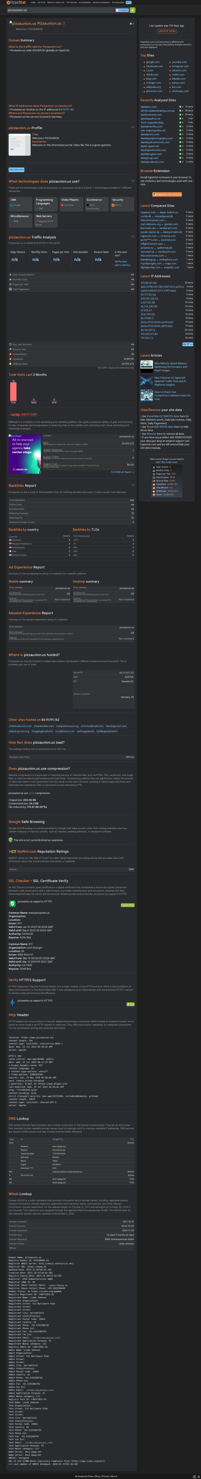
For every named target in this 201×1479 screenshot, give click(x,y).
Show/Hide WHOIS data (160, 426)
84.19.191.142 (66, 109)
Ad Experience (27, 567)
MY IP (128, 2)
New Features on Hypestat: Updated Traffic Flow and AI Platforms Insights (170, 381)
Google (27, 822)
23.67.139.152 (148, 314)
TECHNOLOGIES (118, 2)
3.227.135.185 (148, 302)
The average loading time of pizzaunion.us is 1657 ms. (37, 749)
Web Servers (44, 216)
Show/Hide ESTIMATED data (163, 416)
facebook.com (154, 66)
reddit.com (178, 74)
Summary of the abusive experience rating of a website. (38, 619)
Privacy (105, 1476)
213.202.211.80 (149, 334)
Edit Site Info (16, 169)
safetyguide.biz (85, 731)
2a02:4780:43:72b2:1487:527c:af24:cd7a (164, 286)
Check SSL (127, 905)
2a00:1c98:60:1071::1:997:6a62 (158, 290)
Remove (151, 434)
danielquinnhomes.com (153, 150)
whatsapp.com (180, 91)
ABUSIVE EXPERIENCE (101, 2)
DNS (19, 1118)
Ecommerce (94, 199)
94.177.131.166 (148, 294)
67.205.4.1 (146, 310)
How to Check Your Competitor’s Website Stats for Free (173, 396)
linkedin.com (178, 78)
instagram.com (180, 66)
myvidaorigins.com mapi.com (158, 263)
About (114, 1476)
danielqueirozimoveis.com (155, 142)
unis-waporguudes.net (153, 130)
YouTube (69, 205)
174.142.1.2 (147, 338)
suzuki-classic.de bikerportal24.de (161, 232)
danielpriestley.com (151, 126)
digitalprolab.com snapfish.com (160, 267)
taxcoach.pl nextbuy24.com (158, 251)
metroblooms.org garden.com (159, 224)
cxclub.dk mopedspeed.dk (157, 216)
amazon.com (179, 70)
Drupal (17, 205)
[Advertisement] (72, 79)
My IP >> (188, 344)
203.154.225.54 (149, 298)
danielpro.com (149, 107)
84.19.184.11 (147, 318)
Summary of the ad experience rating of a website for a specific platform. (48, 573)
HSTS (118, 205)
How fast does (37, 742)
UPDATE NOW (166, 31)
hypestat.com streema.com (158, 236)
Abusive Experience (31, 613)
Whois (20, 1194)
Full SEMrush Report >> (123, 472)
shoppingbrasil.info (42, 731)
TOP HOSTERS (71, 2)
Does (39, 768)
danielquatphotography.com (157, 138)
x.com (149, 70)
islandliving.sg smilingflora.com (159, 259)
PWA (16, 221)
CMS (13, 199)
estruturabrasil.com (92, 726)
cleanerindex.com (44, 726)
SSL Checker (38, 881)
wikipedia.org (153, 87)
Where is (34, 655)
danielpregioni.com (151, 154)
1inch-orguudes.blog (152, 122)
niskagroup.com (149, 158)
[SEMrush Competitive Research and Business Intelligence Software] (23, 415)
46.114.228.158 (149, 306)
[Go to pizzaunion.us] (63, 23)
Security (117, 199)
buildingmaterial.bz (107, 731)
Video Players (70, 199)
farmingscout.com (116, 726)
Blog (97, 1476)
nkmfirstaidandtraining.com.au (157, 110)
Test (132, 1004)
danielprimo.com (150, 134)
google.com (153, 62)
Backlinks (22, 486)
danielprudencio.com (152, 162)
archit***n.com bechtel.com (158, 240)
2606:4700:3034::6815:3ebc (157, 326)
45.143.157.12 (148, 330)
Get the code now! (166, 462)
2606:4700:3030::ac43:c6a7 (157, 322)
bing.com (151, 78)
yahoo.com (178, 82)
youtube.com (179, 62)
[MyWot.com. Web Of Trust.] (12, 851)
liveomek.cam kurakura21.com (159, 228)
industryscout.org (19, 731)
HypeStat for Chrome (169, 194)
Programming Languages (44, 201)
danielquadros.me (150, 118)
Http (19, 1015)
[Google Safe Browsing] (10, 839)
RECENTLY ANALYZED (55, 2)
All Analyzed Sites (84, 1476)
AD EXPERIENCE (85, 2)
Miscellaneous (20, 216)
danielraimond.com (151, 114)
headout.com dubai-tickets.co (159, 212)
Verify (27, 980)
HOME (33, 2)
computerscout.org (67, 726)
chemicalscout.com (20, 726)
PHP (41, 208)
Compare (123, 10)
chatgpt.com (153, 82)
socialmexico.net (65, 731)
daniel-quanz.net (150, 146)
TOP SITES (41, 2)
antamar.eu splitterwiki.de (156, 247)
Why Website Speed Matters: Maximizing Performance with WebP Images (171, 367)
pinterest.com (154, 91)
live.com (176, 87)
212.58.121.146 (149, 283)
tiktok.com (152, 74)
